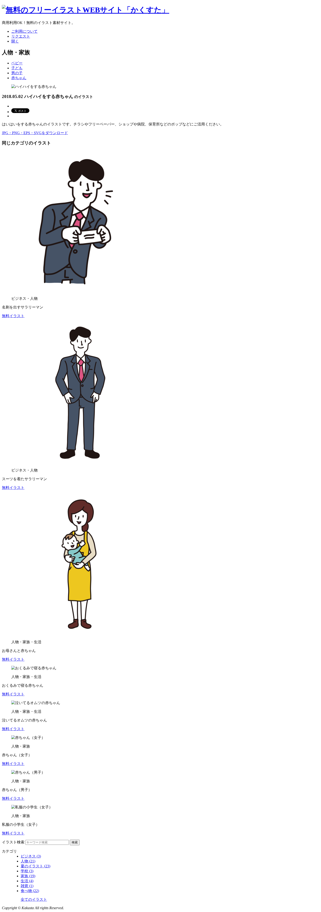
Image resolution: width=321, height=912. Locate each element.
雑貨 (27, 886)
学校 (27, 871)
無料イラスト (13, 316)
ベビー (17, 63)
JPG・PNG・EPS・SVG (35, 133)
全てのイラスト (34, 899)
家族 (28, 876)
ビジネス (31, 856)
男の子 (17, 73)
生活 (27, 881)
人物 (28, 861)
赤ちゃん (18, 78)
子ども (17, 68)
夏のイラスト (35, 866)
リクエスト (20, 36)
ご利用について (24, 31)
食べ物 (30, 891)
